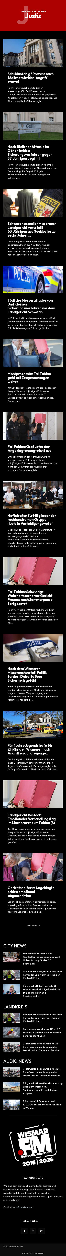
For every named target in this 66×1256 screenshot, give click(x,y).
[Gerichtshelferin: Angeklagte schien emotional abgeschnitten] (33, 867)
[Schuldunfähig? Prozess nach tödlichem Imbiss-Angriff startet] (33, 53)
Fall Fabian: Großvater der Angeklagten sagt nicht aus (29, 448)
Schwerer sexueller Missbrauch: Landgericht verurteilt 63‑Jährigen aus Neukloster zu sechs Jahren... (32, 229)
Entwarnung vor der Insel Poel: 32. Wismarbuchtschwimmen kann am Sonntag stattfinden (42, 1032)
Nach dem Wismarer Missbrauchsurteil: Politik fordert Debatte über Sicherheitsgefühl (27, 674)
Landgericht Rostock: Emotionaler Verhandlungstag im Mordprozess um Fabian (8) (32, 819)
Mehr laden (32, 925)
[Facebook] (24, 1231)
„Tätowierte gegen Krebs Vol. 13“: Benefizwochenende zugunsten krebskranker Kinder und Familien (41, 1047)
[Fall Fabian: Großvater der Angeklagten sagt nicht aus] (33, 426)
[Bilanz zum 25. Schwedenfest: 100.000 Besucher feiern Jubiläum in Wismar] (11, 1105)
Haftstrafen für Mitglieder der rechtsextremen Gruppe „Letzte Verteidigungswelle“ (32, 519)
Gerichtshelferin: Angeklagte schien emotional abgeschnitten (31, 892)
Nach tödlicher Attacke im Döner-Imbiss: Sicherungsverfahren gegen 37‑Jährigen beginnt (30, 152)
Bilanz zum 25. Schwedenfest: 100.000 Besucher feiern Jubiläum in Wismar (42, 1104)
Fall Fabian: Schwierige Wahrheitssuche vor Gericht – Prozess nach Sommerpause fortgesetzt (31, 598)
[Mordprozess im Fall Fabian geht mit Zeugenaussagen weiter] (33, 353)
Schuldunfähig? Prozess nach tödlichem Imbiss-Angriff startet (31, 78)
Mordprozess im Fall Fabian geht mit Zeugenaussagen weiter (29, 378)
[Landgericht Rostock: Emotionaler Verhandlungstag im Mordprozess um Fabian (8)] (33, 794)
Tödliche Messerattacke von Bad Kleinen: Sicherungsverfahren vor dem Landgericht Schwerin (31, 306)
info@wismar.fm (24, 1207)
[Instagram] (33, 1231)
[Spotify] (41, 1231)
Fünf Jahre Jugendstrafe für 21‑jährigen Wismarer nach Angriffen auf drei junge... (30, 749)
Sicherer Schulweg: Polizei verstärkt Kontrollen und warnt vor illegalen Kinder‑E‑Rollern (42, 975)
